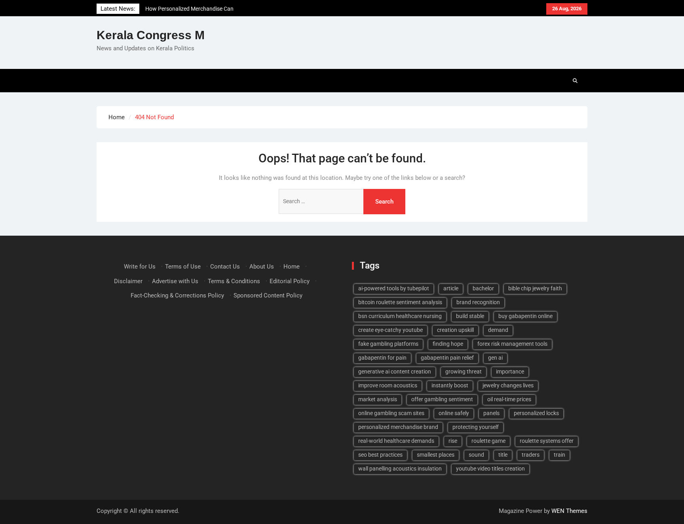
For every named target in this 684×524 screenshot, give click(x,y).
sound (476, 455)
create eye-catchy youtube (390, 330)
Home (291, 266)
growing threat (463, 371)
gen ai (495, 357)
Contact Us (225, 266)
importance (510, 371)
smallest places (435, 455)
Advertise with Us (175, 281)
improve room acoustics (387, 385)
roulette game (488, 441)
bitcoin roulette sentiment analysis (400, 302)
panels (491, 413)
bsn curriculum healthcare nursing (400, 316)
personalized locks (536, 413)
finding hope (448, 344)
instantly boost (449, 385)
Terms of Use (183, 266)
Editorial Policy (290, 281)
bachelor (483, 288)
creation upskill (455, 330)
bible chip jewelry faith (535, 288)
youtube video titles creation (490, 468)
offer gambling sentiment (442, 399)
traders (531, 455)
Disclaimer (128, 281)
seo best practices (380, 455)
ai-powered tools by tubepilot (393, 288)
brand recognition (478, 302)
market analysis (377, 399)
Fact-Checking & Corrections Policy (177, 295)
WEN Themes (569, 510)
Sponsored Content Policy (268, 295)
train (559, 455)
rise (452, 441)
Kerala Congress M (151, 35)
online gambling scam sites (391, 413)
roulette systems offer (547, 441)
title (502, 455)
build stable (470, 316)
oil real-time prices (509, 399)
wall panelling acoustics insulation (400, 468)
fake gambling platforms (388, 344)
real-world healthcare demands (396, 441)
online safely (454, 413)
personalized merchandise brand (398, 427)
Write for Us (140, 266)
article (450, 288)
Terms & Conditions (234, 281)
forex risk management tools (512, 344)
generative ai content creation (394, 371)
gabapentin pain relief (447, 357)
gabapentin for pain (382, 357)
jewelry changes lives (508, 385)
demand (498, 330)
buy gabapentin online (525, 316)
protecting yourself (475, 427)
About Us (261, 266)
